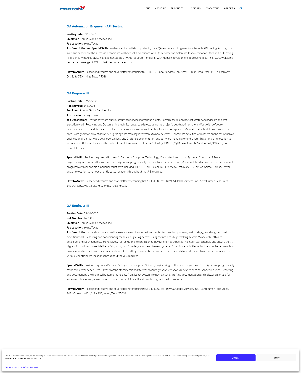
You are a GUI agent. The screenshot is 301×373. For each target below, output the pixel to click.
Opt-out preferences (13, 367)
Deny (277, 357)
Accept (236, 357)
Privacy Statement (30, 367)
